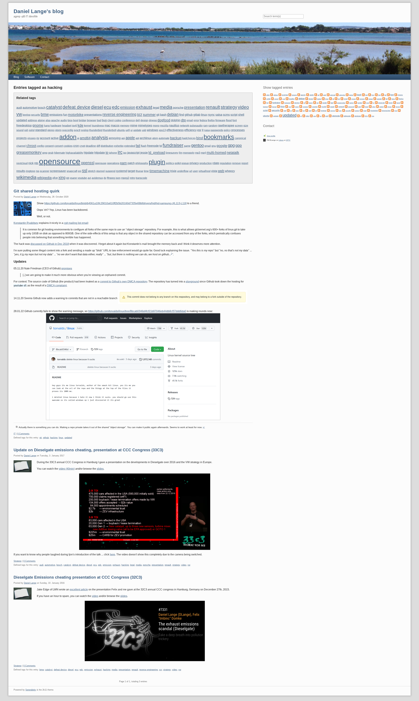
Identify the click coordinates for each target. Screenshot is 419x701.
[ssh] (301, 110)
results (20, 171)
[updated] (280, 115)
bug (104, 120)
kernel (87, 125)
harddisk (359, 103)
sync (340, 110)
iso (125, 152)
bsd (99, 120)
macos (115, 125)
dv (105, 178)
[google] (320, 102)
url (190, 171)
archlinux (146, 138)
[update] (271, 115)
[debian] (296, 98)
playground (192, 281)
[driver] (323, 98)
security (35, 114)
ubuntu (121, 130)
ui (131, 130)
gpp (238, 145)
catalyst (54, 107)
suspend (110, 171)
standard (41, 130)
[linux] (278, 106)
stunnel (100, 171)
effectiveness (175, 130)
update (137, 130)
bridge (82, 120)
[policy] (370, 106)
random (212, 125)
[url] (298, 115)
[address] (271, 94)
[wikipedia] (341, 115)
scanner (44, 171)
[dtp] (330, 98)
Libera (281, 140)
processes (238, 130)
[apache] (298, 94)
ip (107, 152)
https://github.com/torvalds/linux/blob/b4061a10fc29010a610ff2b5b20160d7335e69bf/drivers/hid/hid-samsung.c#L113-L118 (115, 203)
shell (241, 114)
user (195, 171)
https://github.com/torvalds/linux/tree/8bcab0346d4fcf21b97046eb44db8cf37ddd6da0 (137, 311)
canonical (240, 138)
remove (236, 163)
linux (204, 114)
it (202, 130)
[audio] (321, 94)
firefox (211, 120)
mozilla (164, 125)
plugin (157, 162)
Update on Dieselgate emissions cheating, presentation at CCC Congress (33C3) (88, 450)
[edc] (336, 98)
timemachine (159, 171)
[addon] (264, 94)
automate (164, 138)
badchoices (189, 138)
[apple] (307, 94)
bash (163, 114)
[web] (323, 115)
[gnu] (314, 102)
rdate (215, 163)
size (245, 125)
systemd (121, 171)
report (244, 163)
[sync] (337, 110)
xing (61, 177)
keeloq (26, 114)
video (243, 107)
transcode (141, 178)
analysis (99, 137)
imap (367, 103)
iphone (113, 152)
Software (29, 77)
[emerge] (349, 98)
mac (107, 125)
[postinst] (377, 106)
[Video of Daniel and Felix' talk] (133, 511)
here (112, 554)
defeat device (76, 107)
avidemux (97, 178)
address (32, 120)
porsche (178, 107)
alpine (41, 120)
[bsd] (382, 94)
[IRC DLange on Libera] (264, 139)
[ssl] (313, 110)
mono (156, 125)
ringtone (30, 171)
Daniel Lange (30, 197)
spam (297, 110)
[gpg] (329, 102)
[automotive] (337, 94)
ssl (84, 170)
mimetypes (145, 125)
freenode (153, 145)
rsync (211, 114)
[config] (264, 98)
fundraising (287, 103)
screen (239, 125)
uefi (128, 130)
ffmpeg (111, 178)
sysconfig (67, 130)
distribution (107, 145)
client (110, 120)
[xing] (369, 115)
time (146, 171)
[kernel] (394, 102)
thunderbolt (109, 130)
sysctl (77, 130)
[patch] (356, 106)
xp (67, 178)
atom (155, 138)
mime (133, 125)
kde (80, 125)
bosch (42, 107)
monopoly (188, 152)
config (40, 145)
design (144, 120)
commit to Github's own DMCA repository (123, 281)
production (206, 163)
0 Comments (23, 433)
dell (138, 120)
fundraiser (173, 145)
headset (66, 125)
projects (21, 138)
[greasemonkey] (335, 102)
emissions (56, 114)
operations (113, 163)
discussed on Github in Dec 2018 (49, 244)
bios (70, 120)
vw (19, 114)
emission (127, 107)
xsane (73, 178)
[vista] (311, 115)
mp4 (203, 152)
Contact (44, 77)
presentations (93, 114)
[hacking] (347, 102)
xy (37, 138)
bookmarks (219, 137)
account (45, 138)
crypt (82, 145)
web (221, 171)
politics (170, 163)
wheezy (230, 171)
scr (139, 114)
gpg (231, 145)
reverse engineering (119, 114)
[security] (269, 110)
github (189, 114)
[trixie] (392, 110)
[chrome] (395, 94)
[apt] (315, 94)
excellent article (79, 589)
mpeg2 (125, 178)
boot (75, 120)
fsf (160, 145)
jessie (144, 152)
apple (130, 138)
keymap (274, 107)
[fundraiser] (270, 102)
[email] (342, 98)
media (166, 107)
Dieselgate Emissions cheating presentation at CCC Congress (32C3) (78, 577)
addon (67, 137)
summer (149, 114)
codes (117, 120)
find (181, 114)
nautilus (174, 125)
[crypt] (280, 98)
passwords (216, 130)
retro (132, 178)
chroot (31, 145)
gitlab (196, 114)
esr (199, 130)
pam (123, 163)
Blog (16, 77)
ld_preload (156, 152)
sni (79, 171)
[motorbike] (310, 106)
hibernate (59, 152)
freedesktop (24, 125)
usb (144, 130)
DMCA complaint (57, 285)
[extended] (374, 98)
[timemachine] (380, 110)
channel (21, 145)
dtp (183, 120)
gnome (37, 125)
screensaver (58, 171)
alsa (48, 120)
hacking (53, 437)
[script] (402, 106)
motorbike (75, 114)
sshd (32, 130)
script (233, 114)
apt (137, 138)
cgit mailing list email (76, 223)
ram (205, 125)
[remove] (393, 106)
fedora (203, 120)
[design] (306, 98)
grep (44, 152)
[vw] (318, 115)
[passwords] (346, 106)
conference (128, 120)
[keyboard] (402, 102)
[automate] (328, 94)
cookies (68, 145)
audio (63, 120)
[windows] (352, 115)
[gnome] (307, 102)
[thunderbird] (368, 110)
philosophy (141, 163)
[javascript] (376, 102)
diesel (97, 107)
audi (19, 107)
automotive (30, 107)
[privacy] (385, 106)
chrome (400, 95)
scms (226, 114)
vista (214, 171)
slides (100, 468)
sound (20, 130)
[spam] (293, 110)
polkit (178, 163)
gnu (213, 145)
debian (173, 114)
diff (98, 145)
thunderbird (95, 130)
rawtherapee (226, 125)
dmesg (153, 120)
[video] (303, 115)
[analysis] (280, 94)
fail (138, 145)
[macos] (293, 106)
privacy (194, 163)
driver (326, 99)
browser (91, 120)
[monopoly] (300, 106)
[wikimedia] (330, 115)
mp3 (197, 152)
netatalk (233, 152)
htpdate (89, 152)
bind (199, 138)
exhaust (144, 107)
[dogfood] (315, 98)
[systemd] (352, 110)
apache (55, 120)
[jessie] (386, 102)
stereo (51, 130)
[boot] (376, 94)
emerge (353, 99)
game (187, 145)
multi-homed (216, 152)
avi (89, 178)
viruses (31, 138)
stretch (92, 171)
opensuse (100, 163)
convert (58, 145)
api (123, 138)
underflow (183, 171)
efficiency (190, 130)
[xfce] (363, 115)
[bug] (388, 94)
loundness (98, 125)
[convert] (272, 98)
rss (37, 171)
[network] (336, 106)
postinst (381, 107)
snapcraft (72, 171)
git (157, 114)
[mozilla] (319, 106)
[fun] (264, 102)
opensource (59, 161)
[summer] (328, 110)
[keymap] (270, 106)
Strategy (18, 561)
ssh (26, 130)
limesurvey (172, 152)
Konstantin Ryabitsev (26, 223)
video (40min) (67, 468)
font (234, 120)
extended (129, 145)
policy (227, 130)
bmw (45, 114)
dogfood (163, 120)
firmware (220, 120)
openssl (87, 163)
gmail (207, 145)
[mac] (286, 106)
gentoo (197, 145)
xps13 (162, 130)
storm (58, 130)
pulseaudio (196, 125)
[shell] (281, 110)
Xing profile (271, 136)
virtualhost (204, 171)
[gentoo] (292, 102)
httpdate (99, 152)
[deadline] (287, 98)
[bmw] (369, 94)
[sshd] (306, 110)
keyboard (265, 107)
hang (47, 125)
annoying (115, 138)
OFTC (288, 140)
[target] (361, 110)
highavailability (74, 152)
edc (115, 107)
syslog (85, 130)
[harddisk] (355, 102)
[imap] (364, 102)
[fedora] (389, 98)
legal (156, 107)
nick (31, 163)
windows (152, 130)
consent (49, 145)
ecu (107, 107)
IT (15, 433)
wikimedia (26, 177)
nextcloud (22, 163)
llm (180, 152)
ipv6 (74, 125)
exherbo (119, 145)
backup (176, 138)
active (55, 138)
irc (120, 152)
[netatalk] (328, 106)
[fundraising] (282, 102)
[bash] (355, 94)
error (196, 120)
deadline (91, 145)
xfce (55, 178)
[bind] (363, 94)
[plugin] (363, 106)
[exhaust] (366, 98)
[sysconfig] (343, 110)
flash (143, 145)
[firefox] (397, 98)
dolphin (175, 120)
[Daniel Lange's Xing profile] (264, 135)
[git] (301, 102)
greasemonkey (29, 152)
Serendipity (30, 690)
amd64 (85, 138)
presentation (194, 107)
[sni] (288, 110)
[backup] (347, 94)
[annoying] (290, 94)
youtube (82, 178)
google (222, 145)
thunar (139, 171)
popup (185, 163)
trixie (173, 171)
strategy (229, 107)
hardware (55, 125)
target (131, 171)
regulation (225, 163)
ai (78, 138)
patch (131, 163)
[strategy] (319, 110)
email (190, 120)
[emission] (357, 98)
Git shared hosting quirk (36, 191)
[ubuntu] (399, 110)
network (184, 125)
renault (213, 107)
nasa (207, 130)
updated (21, 120)
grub (50, 152)
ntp (36, 163)
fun (65, 114)
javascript (133, 152)
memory (124, 125)
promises (66, 268)
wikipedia (44, 178)
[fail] (383, 98)
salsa (218, 114)
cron (76, 145)
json (118, 178)
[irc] (371, 102)
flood (229, 120)
